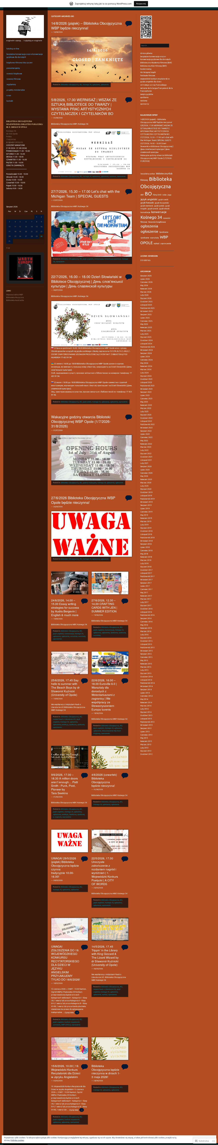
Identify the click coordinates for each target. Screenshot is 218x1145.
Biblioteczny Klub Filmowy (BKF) (153, 66)
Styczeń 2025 (145, 337)
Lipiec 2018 (145, 547)
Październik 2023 (147, 386)
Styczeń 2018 (145, 567)
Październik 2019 (147, 499)
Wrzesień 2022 (146, 428)
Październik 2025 (147, 308)
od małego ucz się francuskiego (153, 85)
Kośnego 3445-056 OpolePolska (12, 134)
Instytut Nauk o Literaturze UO (64, 719)
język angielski (88, 259)
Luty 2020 (144, 486)
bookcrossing (145, 69)
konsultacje (145, 212)
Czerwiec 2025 (146, 321)
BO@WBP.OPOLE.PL (14, 142)
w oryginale (57, 817)
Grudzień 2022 (146, 418)
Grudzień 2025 (146, 302)
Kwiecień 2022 (146, 444)
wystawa (112, 176)
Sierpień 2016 (146, 618)
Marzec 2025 (145, 331)
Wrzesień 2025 (146, 311)
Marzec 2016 (145, 631)
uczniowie (56, 1025)
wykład (104, 994)
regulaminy (11, 84)
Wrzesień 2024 (146, 350)
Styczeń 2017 (145, 605)
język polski (87, 402)
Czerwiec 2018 (146, 550)
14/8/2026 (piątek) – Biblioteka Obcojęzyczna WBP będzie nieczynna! (86, 25)
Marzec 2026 (145, 292)
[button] (18, 272)
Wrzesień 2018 (146, 541)
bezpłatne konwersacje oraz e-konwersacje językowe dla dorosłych (25, 55)
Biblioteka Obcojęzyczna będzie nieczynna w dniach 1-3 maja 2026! (106, 1071)
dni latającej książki (148, 72)
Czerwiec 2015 (146, 657)
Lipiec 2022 (145, 434)
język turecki (153, 209)
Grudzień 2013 (146, 715)
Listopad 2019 (146, 496)
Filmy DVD (157, 195)
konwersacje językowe (112, 259)
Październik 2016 (147, 615)
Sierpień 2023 (146, 392)
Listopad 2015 (146, 644)
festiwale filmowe (147, 75)
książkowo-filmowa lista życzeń (19, 63)
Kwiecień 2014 (146, 702)
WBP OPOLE (66, 1025)
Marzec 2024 (145, 369)
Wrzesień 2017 (146, 580)
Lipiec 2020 (145, 470)
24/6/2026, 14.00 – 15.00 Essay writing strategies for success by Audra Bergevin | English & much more (65, 607)
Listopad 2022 (146, 421)
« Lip (8, 248)
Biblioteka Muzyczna (15, 297)
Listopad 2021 (146, 460)
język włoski (164, 208)
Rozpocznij (141, 4)
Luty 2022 (144, 450)
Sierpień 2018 (146, 544)
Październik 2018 (147, 538)
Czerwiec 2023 (146, 399)
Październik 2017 (147, 576)
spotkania (144, 97)
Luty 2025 (144, 334)
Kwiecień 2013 (146, 741)
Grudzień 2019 (146, 492)
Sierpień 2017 (146, 583)
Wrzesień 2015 (146, 651)
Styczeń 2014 (145, 712)
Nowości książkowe (157, 222)
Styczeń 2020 (145, 489)
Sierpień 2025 (146, 314)
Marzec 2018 (145, 560)
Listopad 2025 (146, 305)
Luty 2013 (144, 748)
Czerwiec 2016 (146, 622)
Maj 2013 (144, 738)
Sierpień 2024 (146, 353)
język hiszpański (162, 203)
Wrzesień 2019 (146, 502)
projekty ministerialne (16, 90)
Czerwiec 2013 (146, 735)
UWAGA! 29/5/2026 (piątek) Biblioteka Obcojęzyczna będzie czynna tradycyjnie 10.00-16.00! (65, 867)
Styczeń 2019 (145, 528)
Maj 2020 (144, 476)
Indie (165, 195)
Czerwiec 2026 (146, 282)
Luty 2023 (144, 411)
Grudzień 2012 (146, 754)
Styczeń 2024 (145, 376)
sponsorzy (144, 104)
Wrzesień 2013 (146, 725)
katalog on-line (13, 49)
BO (80, 84)
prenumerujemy (13, 68)
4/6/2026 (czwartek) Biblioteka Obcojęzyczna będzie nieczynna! (104, 779)
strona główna (146, 53)
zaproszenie (121, 176)
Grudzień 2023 (146, 379)
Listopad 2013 (146, 719)
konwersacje (99, 259)
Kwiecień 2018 (146, 557)
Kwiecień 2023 (146, 405)
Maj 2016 (144, 625)
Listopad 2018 (146, 534)
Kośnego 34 (87, 84)
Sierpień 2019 (146, 505)
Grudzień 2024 (146, 340)
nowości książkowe (14, 74)
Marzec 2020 (145, 483)
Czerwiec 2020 (146, 473)
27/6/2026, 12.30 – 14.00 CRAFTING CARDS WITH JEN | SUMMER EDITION (104, 605)
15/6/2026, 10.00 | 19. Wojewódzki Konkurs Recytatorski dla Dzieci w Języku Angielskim (65, 1071)
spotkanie (122, 632)
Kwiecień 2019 (146, 518)
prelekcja (65, 724)
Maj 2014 (144, 699)
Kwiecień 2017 (146, 596)
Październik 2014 (147, 683)
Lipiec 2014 (145, 693)
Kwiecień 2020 (146, 479)
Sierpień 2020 (146, 466)
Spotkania (114, 632)
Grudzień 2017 (146, 570)
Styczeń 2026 (145, 298)
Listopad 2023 (146, 382)
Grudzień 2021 (146, 457)
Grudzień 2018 (146, 531)
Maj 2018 (144, 554)
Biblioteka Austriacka (15, 300)
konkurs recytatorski (72, 1022)
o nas (9, 95)
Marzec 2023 (145, 408)
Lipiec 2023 (145, 395)
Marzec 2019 (145, 521)
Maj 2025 (144, 324)
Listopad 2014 (146, 680)
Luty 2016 (144, 635)
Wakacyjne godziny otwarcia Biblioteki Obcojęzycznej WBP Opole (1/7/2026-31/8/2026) (81, 421)
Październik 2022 (147, 424)
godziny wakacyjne (89, 482)
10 (9, 227)
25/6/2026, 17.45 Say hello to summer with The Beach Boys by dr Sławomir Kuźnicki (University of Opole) (65, 687)
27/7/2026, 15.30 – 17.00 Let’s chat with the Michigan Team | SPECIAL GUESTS (85, 193)
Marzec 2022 (145, 447)
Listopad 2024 (146, 344)
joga (169, 195)
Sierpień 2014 (146, 690)
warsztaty (73, 636)
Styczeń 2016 (145, 638)
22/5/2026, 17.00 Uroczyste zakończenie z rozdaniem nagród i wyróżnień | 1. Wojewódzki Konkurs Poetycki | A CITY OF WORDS (105, 871)
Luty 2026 (144, 295)
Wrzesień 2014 (146, 686)
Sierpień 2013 (146, 728)
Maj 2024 (144, 363)
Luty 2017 (144, 602)
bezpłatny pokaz (148, 174)
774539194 (11, 140)
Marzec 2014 (145, 706)
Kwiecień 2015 (146, 664)
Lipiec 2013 (145, 732)
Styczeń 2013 (145, 751)
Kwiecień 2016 (146, 628)
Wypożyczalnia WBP (14, 295)
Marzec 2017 (145, 599)
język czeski (163, 200)
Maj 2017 (144, 593)
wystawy (143, 101)
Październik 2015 (147, 647)
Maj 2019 (144, 515)
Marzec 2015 (145, 667)
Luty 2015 (144, 670)
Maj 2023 (144, 402)
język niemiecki (147, 206)
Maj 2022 (144, 441)
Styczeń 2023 (145, 415)
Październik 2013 (147, 722)
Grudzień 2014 (146, 677)
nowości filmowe (14, 79)
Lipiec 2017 (145, 586)
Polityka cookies (17, 1140)
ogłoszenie (104, 84)
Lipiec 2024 (145, 357)
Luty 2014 (144, 709)
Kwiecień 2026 (146, 289)
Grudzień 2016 (146, 609)
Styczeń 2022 (145, 453)
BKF (142, 195)
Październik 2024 (147, 347)
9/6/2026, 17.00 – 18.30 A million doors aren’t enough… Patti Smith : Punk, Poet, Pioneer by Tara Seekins (64, 783)
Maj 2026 (144, 285)
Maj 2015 (144, 660)
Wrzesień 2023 (146, 389)
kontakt (10, 101)
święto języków (146, 94)
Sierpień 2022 (146, 431)
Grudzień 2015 (146, 641)
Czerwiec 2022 (146, 437)
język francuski (147, 203)
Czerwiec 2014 (146, 696)
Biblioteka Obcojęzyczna (70, 84)
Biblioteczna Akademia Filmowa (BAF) (156, 63)
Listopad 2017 (146, 573)
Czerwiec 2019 (146, 512)
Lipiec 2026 (145, 279)
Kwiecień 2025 (146, 327)
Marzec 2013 (145, 744)
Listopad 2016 (146, 612)
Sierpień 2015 (146, 654)
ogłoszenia (96, 84)
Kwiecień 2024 (146, 366)
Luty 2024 (144, 373)
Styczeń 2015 (145, 673)
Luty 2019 (144, 525)
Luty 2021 (144, 463)
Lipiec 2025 (145, 318)
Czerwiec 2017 (146, 589)
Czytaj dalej (71, 1012)
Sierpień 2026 (146, 276)
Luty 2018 (144, 563)
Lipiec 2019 (145, 508)
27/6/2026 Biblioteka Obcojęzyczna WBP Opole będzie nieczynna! (83, 500)
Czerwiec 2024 (146, 360)
